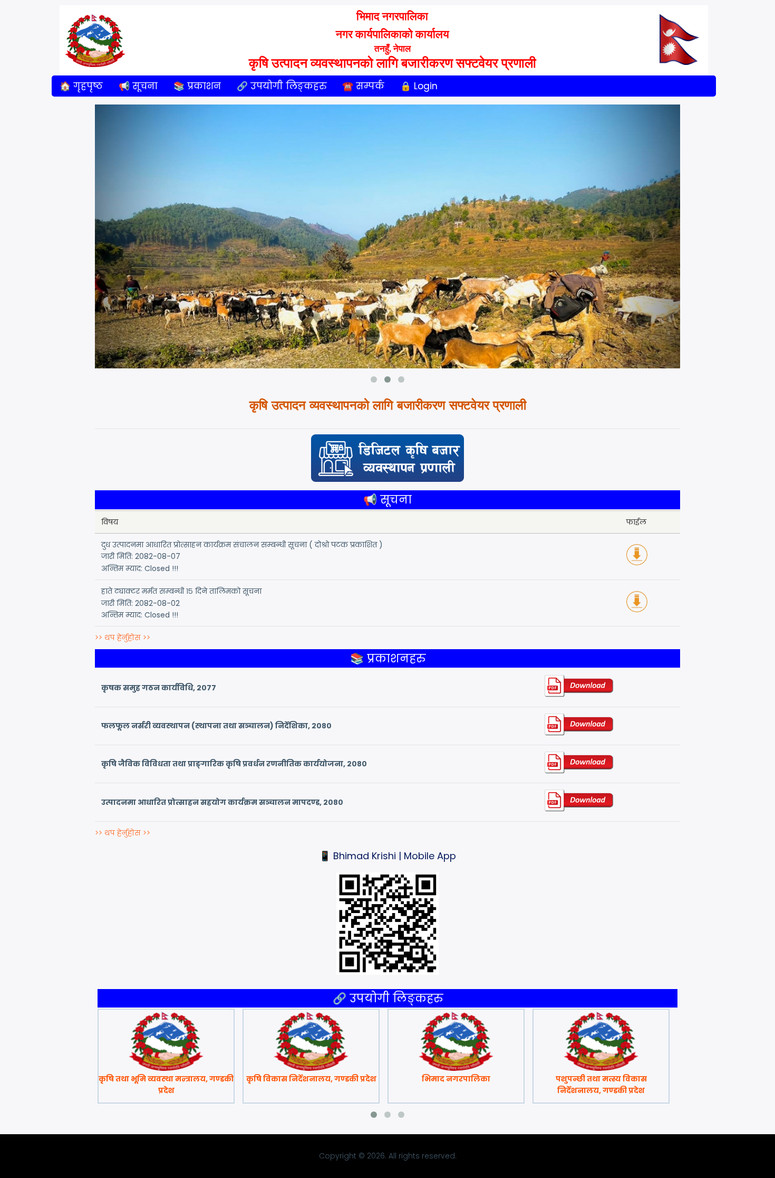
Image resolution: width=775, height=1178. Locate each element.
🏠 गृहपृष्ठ (81, 86)
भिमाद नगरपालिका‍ (456, 1079)
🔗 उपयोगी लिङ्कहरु (281, 86)
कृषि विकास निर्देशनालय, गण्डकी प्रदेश (311, 1079)
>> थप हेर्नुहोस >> (122, 637)
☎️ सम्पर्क (363, 86)
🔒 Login (419, 86)
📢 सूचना (138, 86)
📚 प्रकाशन (197, 86)
